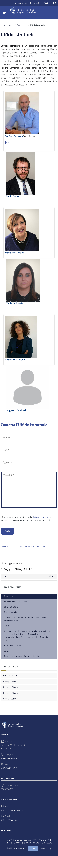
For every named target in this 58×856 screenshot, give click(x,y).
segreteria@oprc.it (9, 820)
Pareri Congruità (10, 612)
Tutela (6, 625)
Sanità (6, 650)
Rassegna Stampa (10, 681)
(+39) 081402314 (9, 758)
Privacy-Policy (40, 517)
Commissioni (22, 25)
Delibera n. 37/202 (9, 546)
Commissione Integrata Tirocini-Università (21, 656)
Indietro (51, 576)
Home (3, 25)
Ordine (11, 25)
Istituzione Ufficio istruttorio (33, 546)
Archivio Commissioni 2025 (15, 601)
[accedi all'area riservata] (54, 3)
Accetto (33, 848)
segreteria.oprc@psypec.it (13, 810)
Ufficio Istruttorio (11, 606)
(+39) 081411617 (9, 768)
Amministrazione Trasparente (27, 3)
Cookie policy (45, 848)
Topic (46, 3)
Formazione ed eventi (13, 645)
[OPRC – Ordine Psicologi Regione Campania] (22, 9)
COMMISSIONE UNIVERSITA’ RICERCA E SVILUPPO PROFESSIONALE (25, 619)
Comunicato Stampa (11, 675)
